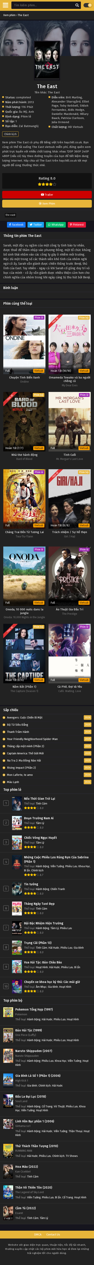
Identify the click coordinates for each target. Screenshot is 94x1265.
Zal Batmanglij (28, 126)
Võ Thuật (59, 1106)
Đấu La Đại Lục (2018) (30, 1096)
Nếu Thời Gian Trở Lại (39, 799)
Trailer (48, 194)
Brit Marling (74, 97)
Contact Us (53, 1234)
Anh (31, 112)
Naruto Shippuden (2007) (33, 1051)
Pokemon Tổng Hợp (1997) (34, 1009)
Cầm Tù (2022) (25, 1208)
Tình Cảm (41, 803)
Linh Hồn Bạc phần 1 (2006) (34, 1121)
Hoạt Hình (42, 967)
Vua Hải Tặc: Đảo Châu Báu (43, 962)
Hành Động (42, 866)
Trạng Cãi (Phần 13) (37, 943)
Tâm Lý (40, 823)
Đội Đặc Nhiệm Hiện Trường (43, 923)
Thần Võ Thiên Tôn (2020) (33, 1187)
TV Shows (72, 1156)
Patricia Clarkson (72, 118)
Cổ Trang (47, 1106)
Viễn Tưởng (57, 866)
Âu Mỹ (23, 112)
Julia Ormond (60, 122)
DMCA (37, 1234)
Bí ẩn (27, 870)
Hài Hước (54, 947)
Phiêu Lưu (71, 866)
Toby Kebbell (69, 105)
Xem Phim (48, 203)
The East (10, 214)
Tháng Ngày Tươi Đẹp (39, 904)
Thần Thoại (75, 1131)
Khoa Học (84, 866)
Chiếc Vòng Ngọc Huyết (40, 838)
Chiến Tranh (57, 889)
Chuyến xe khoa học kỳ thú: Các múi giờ (52, 982)
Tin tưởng (31, 884)
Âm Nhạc (41, 986)
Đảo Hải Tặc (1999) (28, 1030)
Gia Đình (79, 947)
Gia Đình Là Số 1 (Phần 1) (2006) (37, 1076)
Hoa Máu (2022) (26, 1167)
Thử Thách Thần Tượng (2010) (36, 1146)
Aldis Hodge (76, 110)
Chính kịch (10, 134)
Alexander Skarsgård (66, 101)
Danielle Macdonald (65, 114)
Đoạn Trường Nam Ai (39, 818)
